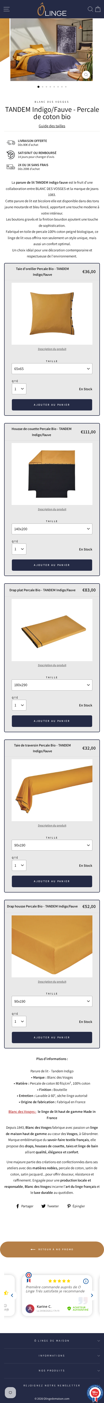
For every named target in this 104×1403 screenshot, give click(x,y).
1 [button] (38, 87)
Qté (15, 381)
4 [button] (51, 87)
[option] (52, 49)
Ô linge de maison (52, 1340)
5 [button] (54, 87)
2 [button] (43, 87)
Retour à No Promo (55, 1249)
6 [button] (58, 87)
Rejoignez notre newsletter (52, 1385)
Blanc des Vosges (52, 101)
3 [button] (47, 87)
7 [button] (62, 87)
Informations (52, 1355)
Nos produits (52, 1370)
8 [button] (66, 87)
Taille (52, 361)
